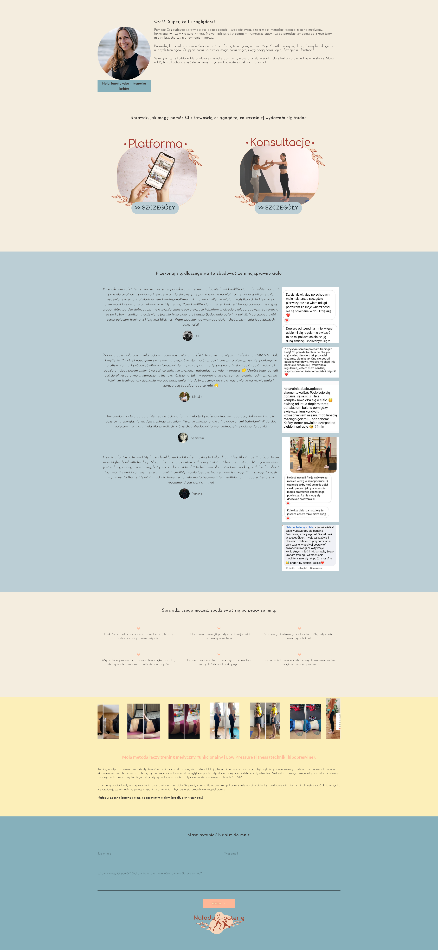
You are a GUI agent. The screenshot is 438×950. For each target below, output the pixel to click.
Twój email (231, 853)
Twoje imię (104, 853)
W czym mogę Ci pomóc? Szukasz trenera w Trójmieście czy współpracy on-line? (150, 873)
